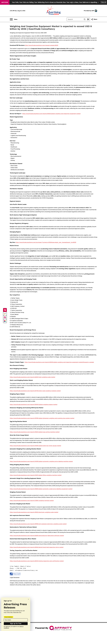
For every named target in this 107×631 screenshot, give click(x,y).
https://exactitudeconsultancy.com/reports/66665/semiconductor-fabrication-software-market (37, 535)
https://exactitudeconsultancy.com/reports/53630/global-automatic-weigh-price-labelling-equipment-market (41, 489)
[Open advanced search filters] (88, 19)
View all (103, 2)
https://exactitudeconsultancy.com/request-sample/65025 (41, 45)
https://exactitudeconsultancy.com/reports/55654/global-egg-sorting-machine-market (35, 432)
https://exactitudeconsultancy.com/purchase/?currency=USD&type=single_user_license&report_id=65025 (46, 242)
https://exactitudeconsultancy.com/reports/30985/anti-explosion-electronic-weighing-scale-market (38, 524)
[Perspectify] (5, 314)
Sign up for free (15, 623)
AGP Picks (4, 2)
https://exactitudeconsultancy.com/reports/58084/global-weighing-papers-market (33, 404)
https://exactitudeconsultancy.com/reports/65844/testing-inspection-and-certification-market (37, 561)
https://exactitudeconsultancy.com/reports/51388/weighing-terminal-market (32, 500)
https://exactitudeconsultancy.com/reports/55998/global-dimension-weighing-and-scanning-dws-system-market (42, 418)
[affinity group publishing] (5, 317)
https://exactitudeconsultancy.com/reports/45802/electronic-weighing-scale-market (34, 512)
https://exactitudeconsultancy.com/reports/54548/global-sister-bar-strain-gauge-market (35, 445)
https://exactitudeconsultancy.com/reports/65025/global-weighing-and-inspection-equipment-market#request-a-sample (59, 362)
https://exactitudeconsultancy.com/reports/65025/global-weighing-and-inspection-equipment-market (51, 113)
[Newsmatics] (5, 321)
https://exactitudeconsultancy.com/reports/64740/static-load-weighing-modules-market (35, 391)
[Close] (28, 599)
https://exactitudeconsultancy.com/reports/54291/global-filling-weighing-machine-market (36, 475)
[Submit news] (5, 310)
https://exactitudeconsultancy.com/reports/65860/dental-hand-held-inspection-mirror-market (36, 547)
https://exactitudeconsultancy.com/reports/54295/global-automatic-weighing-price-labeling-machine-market (41, 461)
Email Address (9, 617)
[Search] (84, 19)
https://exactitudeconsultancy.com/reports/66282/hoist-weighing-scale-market (32, 377)
